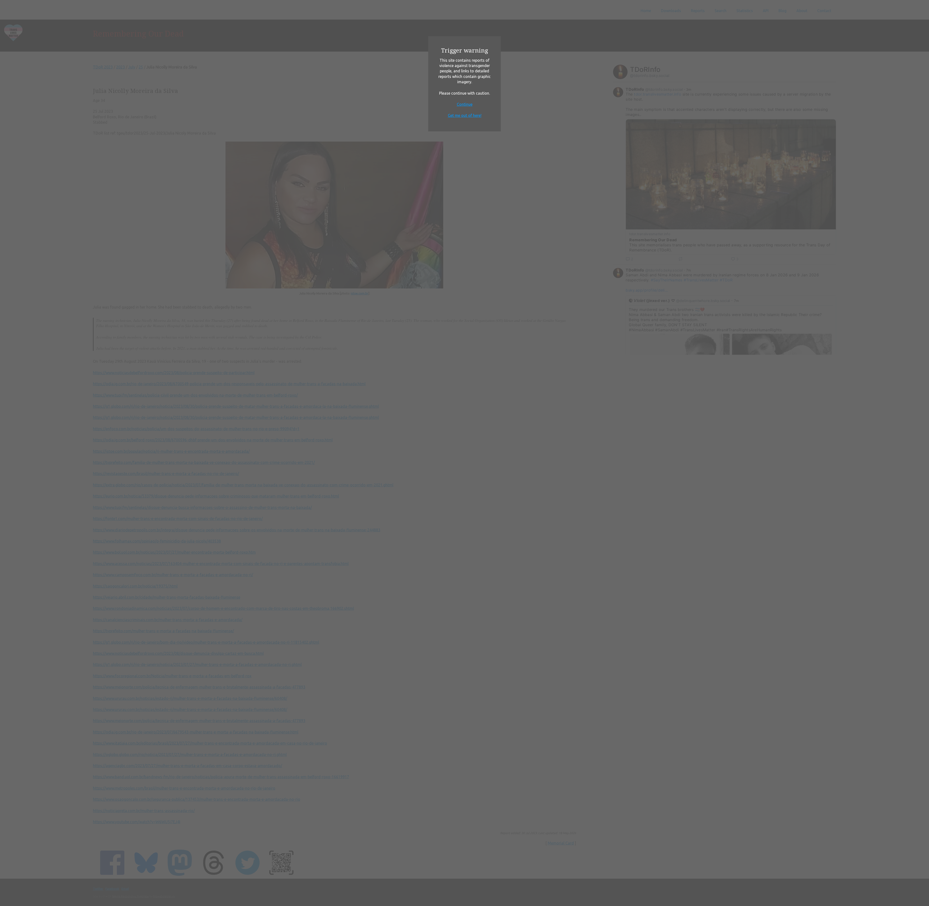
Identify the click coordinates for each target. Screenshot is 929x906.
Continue (464, 104)
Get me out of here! (464, 115)
